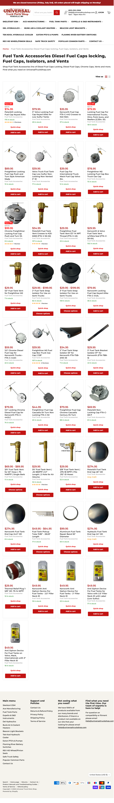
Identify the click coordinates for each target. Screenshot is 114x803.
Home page (14, 782)
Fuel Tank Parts (58, 22)
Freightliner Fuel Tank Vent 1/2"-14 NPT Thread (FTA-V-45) (70, 233)
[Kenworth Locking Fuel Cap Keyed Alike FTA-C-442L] (98, 273)
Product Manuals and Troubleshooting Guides (20, 784)
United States (99, 775)
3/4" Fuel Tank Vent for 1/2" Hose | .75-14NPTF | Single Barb (15, 472)
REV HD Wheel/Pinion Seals (17, 41)
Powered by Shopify (10, 791)
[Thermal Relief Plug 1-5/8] (15, 571)
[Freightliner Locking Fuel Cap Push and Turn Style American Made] (15, 154)
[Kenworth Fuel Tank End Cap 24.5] (15, 514)
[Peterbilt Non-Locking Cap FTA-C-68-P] (98, 392)
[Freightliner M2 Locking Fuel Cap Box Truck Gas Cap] (98, 154)
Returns (25, 782)
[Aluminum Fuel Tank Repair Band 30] (70, 514)
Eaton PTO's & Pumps (47, 35)
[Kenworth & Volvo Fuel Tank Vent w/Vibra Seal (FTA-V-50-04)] (98, 213)
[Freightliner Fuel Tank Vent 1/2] (70, 213)
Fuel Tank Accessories (13, 117)
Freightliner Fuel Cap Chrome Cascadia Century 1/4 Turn (70, 412)
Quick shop (15, 127)
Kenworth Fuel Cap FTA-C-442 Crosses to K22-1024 (70, 114)
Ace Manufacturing (34, 22)
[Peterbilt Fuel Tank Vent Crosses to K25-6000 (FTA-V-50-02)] (43, 213)
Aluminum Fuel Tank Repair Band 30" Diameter (70, 534)
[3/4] (15, 452)
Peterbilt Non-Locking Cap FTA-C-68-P (97, 412)
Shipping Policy (37, 718)
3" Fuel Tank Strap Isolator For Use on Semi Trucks (69, 293)
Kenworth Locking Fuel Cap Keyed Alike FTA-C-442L (97, 293)
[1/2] (15, 273)
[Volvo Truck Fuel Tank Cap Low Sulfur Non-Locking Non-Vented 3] (43, 154)
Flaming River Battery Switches (79, 35)
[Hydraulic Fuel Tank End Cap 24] (98, 514)
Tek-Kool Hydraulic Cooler (18, 35)
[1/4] (43, 452)
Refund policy (23, 787)
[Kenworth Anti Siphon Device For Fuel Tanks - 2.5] (43, 571)
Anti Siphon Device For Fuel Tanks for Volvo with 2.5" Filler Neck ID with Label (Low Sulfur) (97, 594)
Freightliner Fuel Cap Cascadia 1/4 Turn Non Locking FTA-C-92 (43, 412)
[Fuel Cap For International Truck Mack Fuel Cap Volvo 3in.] (70, 154)
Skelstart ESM (11, 22)
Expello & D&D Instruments (86, 22)
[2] (43, 273)
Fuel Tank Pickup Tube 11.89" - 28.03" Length (41, 534)
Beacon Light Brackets (73, 28)
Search (5, 782)
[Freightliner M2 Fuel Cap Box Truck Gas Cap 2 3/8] (43, 332)
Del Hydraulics (11, 28)
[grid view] (106, 76)
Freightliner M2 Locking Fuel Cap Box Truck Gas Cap (98, 174)
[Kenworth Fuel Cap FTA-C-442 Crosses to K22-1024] (70, 94)
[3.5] (15, 332)
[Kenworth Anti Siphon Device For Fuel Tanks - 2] (70, 571)
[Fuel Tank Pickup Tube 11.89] (43, 514)
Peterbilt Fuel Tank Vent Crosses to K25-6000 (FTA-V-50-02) (42, 233)
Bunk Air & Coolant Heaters (40, 28)
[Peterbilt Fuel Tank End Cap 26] (98, 452)
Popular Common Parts (71, 41)
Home (6, 49)
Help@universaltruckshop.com (72, 727)
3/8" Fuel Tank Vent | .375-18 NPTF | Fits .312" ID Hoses (70, 472)
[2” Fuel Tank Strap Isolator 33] (70, 332)
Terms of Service (37, 721)
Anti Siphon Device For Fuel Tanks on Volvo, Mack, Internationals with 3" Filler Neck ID (15, 655)
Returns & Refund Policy (41, 711)
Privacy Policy (36, 714)
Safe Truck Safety (45, 41)
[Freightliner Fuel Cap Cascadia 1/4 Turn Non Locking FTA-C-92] (43, 392)
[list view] (109, 76)
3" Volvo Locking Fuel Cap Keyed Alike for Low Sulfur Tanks (42, 114)
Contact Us (95, 41)
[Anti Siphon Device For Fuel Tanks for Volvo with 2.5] (98, 571)
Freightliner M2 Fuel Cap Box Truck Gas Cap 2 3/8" (42, 352)
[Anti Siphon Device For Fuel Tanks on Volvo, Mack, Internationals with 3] (15, 633)
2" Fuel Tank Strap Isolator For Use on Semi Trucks (41, 293)
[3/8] (70, 452)
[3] (43, 94)
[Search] (57, 12)
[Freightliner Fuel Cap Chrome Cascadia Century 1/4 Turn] (70, 392)
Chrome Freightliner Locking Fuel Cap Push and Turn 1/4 (15, 233)
